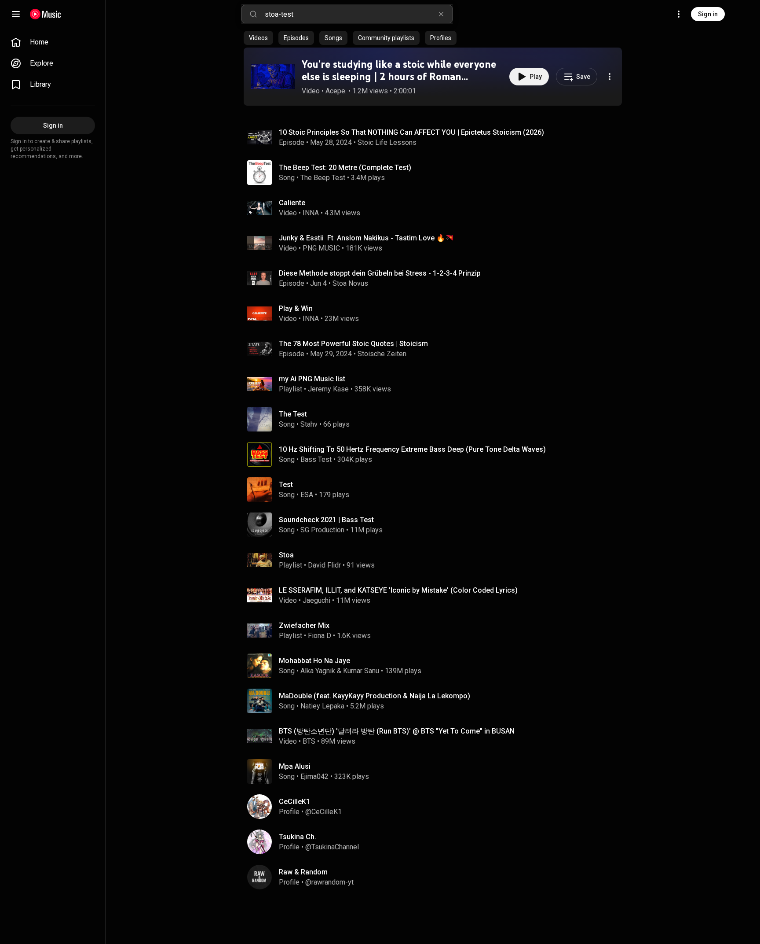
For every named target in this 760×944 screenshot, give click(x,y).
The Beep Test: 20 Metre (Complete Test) (345, 167)
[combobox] (358, 14)
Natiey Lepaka (322, 706)
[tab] (258, 38)
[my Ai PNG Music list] (436, 384)
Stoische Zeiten (382, 354)
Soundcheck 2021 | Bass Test (326, 520)
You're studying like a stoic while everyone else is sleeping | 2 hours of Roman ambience (399, 77)
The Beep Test (322, 177)
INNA (311, 213)
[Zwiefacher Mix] (436, 630)
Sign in (708, 14)
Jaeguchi (316, 600)
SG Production (322, 530)
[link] (53, 42)
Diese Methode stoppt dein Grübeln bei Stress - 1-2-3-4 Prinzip (380, 273)
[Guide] (16, 14)
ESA (306, 494)
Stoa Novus (350, 283)
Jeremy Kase (328, 389)
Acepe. (336, 91)
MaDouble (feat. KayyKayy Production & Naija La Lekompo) (374, 696)
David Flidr (324, 565)
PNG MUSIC (321, 248)
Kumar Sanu (361, 671)
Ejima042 (314, 776)
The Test (293, 414)
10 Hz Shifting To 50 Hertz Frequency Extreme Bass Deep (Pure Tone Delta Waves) (412, 449)
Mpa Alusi (295, 766)
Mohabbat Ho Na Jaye (314, 660)
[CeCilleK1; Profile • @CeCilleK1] (436, 806)
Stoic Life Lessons (387, 142)
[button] (272, 76)
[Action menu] (609, 76)
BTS (309, 741)
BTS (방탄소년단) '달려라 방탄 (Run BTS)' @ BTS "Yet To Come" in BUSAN (397, 731)
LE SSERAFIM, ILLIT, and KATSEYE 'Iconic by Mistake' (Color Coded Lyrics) (398, 590)
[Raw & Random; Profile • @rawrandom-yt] (436, 877)
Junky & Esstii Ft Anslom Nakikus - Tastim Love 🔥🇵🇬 (366, 238)
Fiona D (319, 635)
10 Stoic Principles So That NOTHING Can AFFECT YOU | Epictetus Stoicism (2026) (411, 132)
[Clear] (441, 14)
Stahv (309, 424)
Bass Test (316, 459)
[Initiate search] (253, 14)
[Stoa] (436, 560)
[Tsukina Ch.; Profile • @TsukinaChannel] (436, 841)
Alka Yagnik (317, 671)
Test (286, 484)
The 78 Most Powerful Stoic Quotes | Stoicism (353, 343)
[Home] (45, 14)
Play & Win (296, 308)
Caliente (292, 203)
